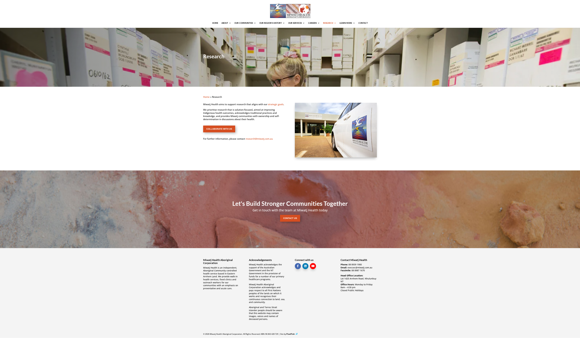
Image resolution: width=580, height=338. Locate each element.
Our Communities (243, 23)
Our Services (295, 23)
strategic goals (276, 104)
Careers (312, 23)
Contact (363, 23)
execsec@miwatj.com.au (360, 267)
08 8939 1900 (355, 264)
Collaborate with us (219, 129)
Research (328, 23)
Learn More (346, 23)
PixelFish (290, 334)
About (224, 23)
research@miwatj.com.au (259, 138)
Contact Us (290, 218)
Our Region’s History (270, 23)
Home (215, 23)
